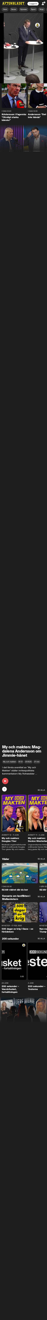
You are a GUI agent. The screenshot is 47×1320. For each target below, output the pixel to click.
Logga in (33, 3)
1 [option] (4, 789)
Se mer (37, 60)
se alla (41, 67)
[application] (23, 26)
